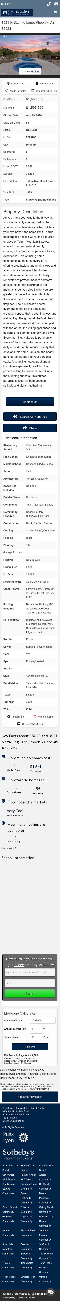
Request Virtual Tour (46, 90)
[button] (3, 55)
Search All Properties (33, 416)
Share (32, 428)
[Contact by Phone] (49, 3)
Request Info (46, 83)
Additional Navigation (30, 1097)
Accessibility (9, 1297)
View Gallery (32, 71)
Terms (22, 1297)
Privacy (32, 1297)
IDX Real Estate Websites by (17, 1293)
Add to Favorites (17, 90)
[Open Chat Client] (50, 1292)
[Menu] (55, 12)
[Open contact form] (56, 3)
